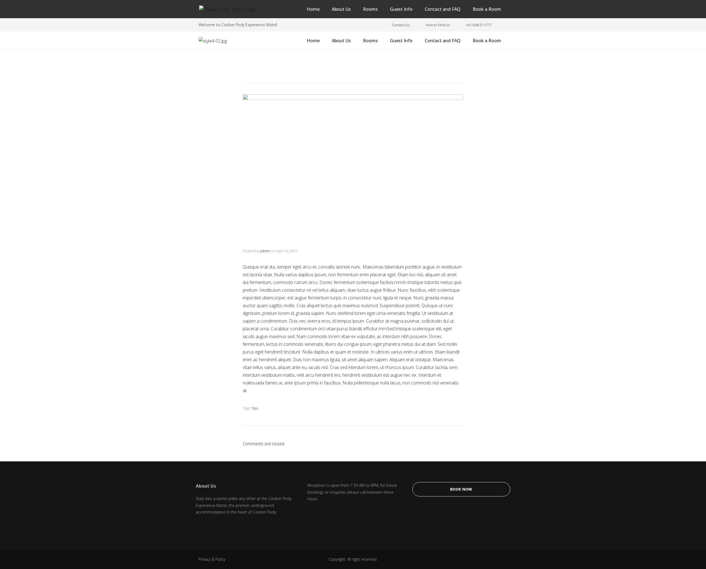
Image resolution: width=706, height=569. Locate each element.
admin (265, 250)
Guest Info (401, 9)
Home (313, 9)
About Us (341, 9)
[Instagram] (212, 526)
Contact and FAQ (443, 9)
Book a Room (487, 9)
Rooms (370, 9)
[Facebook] (198, 526)
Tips (255, 408)
